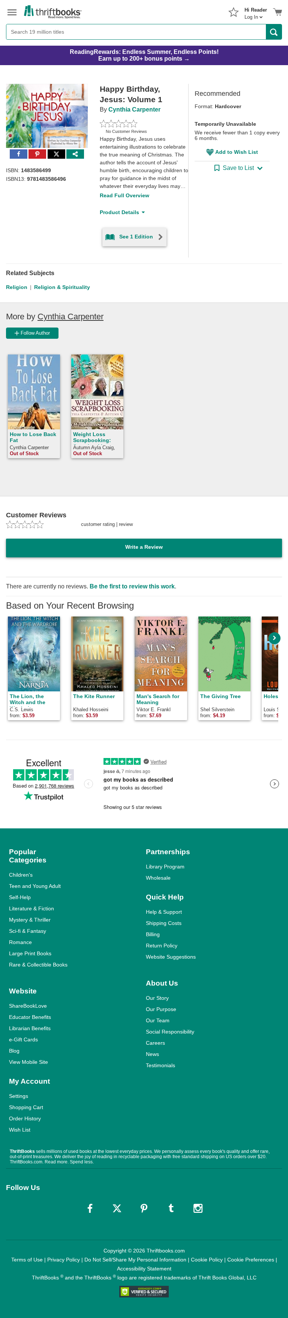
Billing (153, 934)
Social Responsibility (170, 1032)
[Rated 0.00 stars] (135, 123)
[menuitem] (255, 11)
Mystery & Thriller (30, 920)
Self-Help (20, 897)
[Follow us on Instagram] (198, 1208)
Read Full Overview (124, 195)
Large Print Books (30, 953)
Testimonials (160, 1065)
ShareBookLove (28, 1006)
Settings (18, 1096)
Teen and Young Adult (35, 886)
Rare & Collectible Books (38, 965)
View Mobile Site (28, 1062)
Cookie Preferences (250, 1260)
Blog (14, 1051)
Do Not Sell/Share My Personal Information (135, 1260)
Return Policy (161, 946)
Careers (155, 1043)
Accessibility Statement (144, 1269)
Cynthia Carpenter (134, 109)
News (152, 1054)
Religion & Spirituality (62, 287)
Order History (25, 1118)
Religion (16, 287)
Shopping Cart (26, 1107)
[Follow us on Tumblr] (171, 1208)
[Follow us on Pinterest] (144, 1208)
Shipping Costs (164, 923)
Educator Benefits (30, 1017)
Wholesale (158, 878)
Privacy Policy (63, 1260)
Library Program (165, 867)
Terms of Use (27, 1260)
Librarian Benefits (30, 1028)
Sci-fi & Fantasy (27, 931)
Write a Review (144, 547)
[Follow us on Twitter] (117, 1208)
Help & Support (164, 912)
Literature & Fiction (31, 908)
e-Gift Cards (23, 1039)
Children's (21, 875)
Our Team (158, 1020)
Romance (20, 942)
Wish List (19, 1130)
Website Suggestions (171, 957)
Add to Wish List (236, 152)
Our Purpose (161, 1009)
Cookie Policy (207, 1260)
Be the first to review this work (132, 586)
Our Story (157, 998)
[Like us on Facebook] (90, 1208)
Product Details (119, 212)
